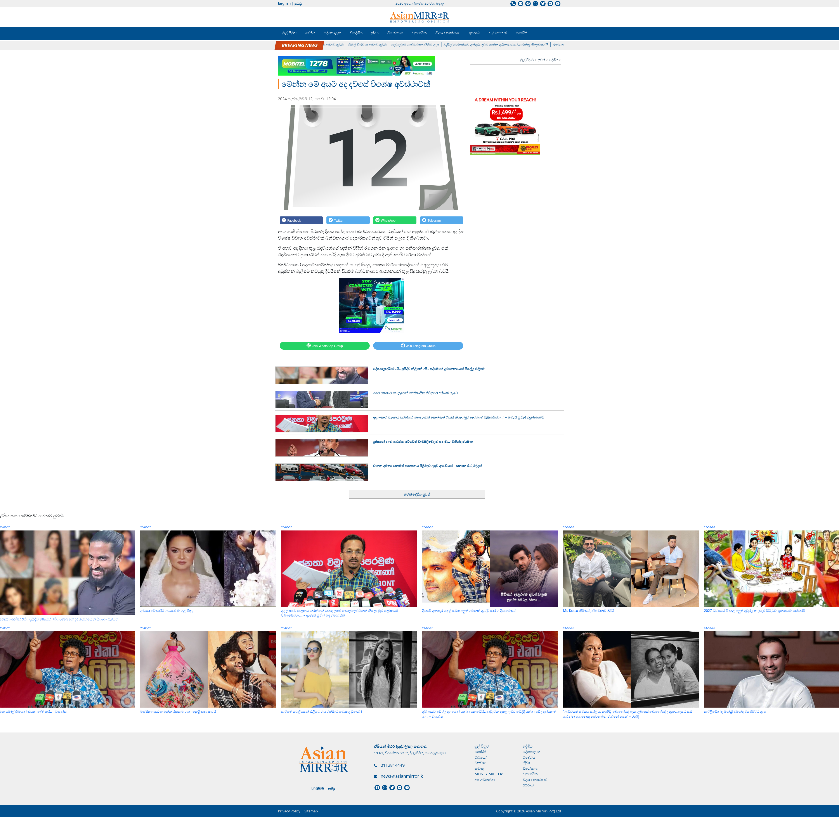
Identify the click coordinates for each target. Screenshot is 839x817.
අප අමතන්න (485, 779)
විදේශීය (356, 32)
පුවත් (542, 59)
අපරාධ (474, 32)
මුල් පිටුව (289, 32)
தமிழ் (298, 3)
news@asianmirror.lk (402, 776)
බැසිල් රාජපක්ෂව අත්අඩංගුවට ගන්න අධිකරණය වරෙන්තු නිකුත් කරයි (457, 44)
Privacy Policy (289, 811)
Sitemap (311, 811)
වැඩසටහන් (498, 32)
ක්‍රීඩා (375, 32)
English (284, 3)
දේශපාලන (332, 32)
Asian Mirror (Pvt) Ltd (543, 811)
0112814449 (393, 765)
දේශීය (310, 32)
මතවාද (480, 762)
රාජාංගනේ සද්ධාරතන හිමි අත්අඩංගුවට (544, 44)
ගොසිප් (521, 32)
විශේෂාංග (395, 32)
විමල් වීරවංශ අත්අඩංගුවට (329, 44)
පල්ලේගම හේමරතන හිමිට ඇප (377, 44)
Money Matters (489, 773)
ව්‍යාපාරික (419, 32)
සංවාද (479, 768)
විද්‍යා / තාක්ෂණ (447, 32)
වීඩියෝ (481, 757)
